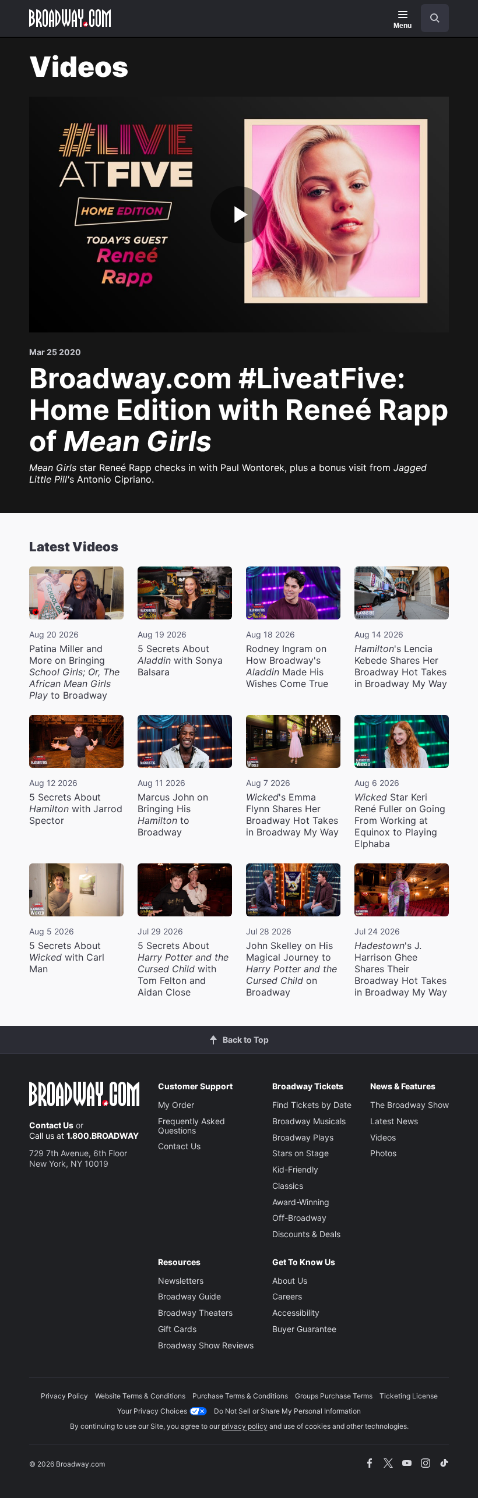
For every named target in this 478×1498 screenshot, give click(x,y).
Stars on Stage (300, 1153)
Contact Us (51, 1125)
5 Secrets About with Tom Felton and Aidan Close (183, 969)
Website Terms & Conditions (140, 1395)
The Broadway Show (409, 1105)
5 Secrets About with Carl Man (66, 957)
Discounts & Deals (306, 1234)
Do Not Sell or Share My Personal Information (287, 1411)
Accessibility (295, 1313)
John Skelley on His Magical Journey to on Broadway (291, 969)
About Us (289, 1280)
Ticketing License (408, 1395)
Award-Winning (300, 1202)
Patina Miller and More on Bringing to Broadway (74, 672)
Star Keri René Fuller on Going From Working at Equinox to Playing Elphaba (399, 820)
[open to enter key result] (435, 18)
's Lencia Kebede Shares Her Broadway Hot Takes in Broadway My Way (400, 666)
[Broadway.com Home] (70, 18)
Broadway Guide (189, 1296)
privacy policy (245, 1426)
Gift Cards (177, 1329)
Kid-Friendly (295, 1169)
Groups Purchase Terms (333, 1395)
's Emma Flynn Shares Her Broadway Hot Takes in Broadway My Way (292, 814)
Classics (287, 1186)
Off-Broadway (299, 1218)
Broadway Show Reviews (206, 1345)
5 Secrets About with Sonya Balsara (180, 660)
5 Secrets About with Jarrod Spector (75, 808)
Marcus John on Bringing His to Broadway (173, 814)
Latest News (394, 1121)
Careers (287, 1296)
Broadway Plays (302, 1137)
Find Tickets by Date (312, 1105)
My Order (176, 1105)
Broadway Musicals (309, 1121)
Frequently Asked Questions (191, 1125)
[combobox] (430, 18)
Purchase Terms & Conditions (240, 1395)
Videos (383, 1137)
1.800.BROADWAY (102, 1136)
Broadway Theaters (195, 1313)
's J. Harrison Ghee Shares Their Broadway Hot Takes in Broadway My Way (400, 969)
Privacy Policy (64, 1395)
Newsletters (180, 1280)
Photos (383, 1153)
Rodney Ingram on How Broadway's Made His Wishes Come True (287, 666)
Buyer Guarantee (304, 1329)
